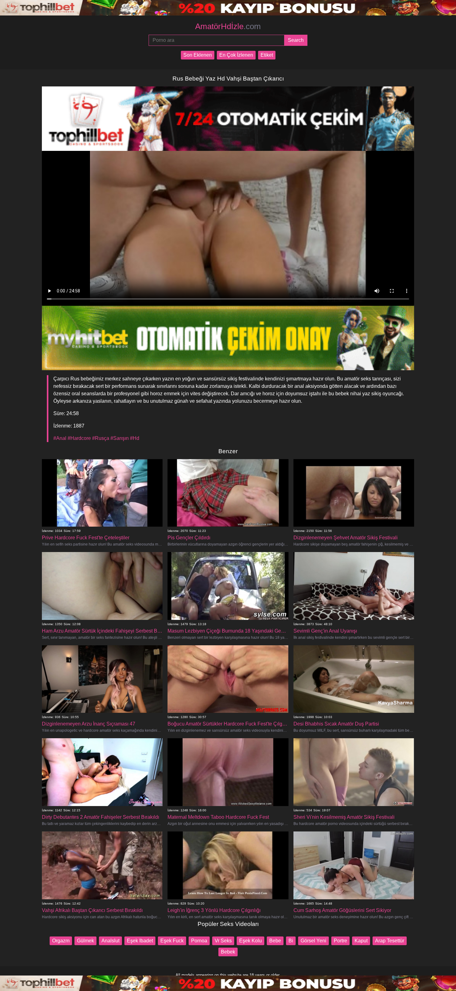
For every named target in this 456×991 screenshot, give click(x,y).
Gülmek (85, 940)
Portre (340, 940)
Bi (290, 940)
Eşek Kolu (250, 940)
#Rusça (100, 438)
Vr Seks (223, 940)
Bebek (228, 951)
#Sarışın (119, 438)
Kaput (361, 940)
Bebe (275, 940)
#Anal (59, 438)
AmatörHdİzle (228, 26)
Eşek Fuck (172, 940)
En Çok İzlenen (236, 55)
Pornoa (199, 940)
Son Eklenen (197, 55)
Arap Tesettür (389, 940)
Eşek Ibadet (140, 940)
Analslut (110, 940)
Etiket (267, 55)
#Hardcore (79, 438)
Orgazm (60, 940)
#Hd (134, 438)
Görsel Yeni (313, 940)
